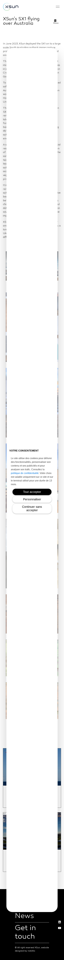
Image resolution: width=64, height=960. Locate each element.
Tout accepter (32, 491)
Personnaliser (32, 499)
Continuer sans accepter (32, 508)
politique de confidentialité (25, 473)
